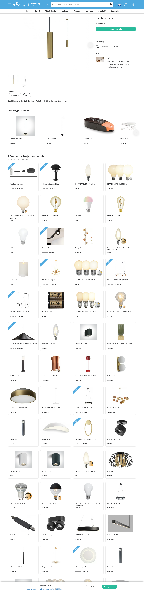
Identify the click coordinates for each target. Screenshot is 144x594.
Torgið (37, 11)
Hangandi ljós (15, 95)
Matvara (65, 11)
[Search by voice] (111, 4)
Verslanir (89, 11)
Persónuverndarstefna (46, 589)
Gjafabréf (101, 11)
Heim (27, 11)
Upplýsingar (31, 589)
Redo (27, 95)
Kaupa (115, 29)
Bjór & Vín (115, 11)
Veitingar (77, 11)
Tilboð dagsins (50, 11)
